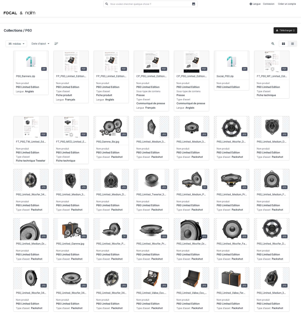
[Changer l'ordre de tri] (56, 43)
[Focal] (19, 12)
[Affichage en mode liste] (292, 44)
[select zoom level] (273, 44)
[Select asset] (44, 55)
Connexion (268, 4)
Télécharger (287, 30)
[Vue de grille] (283, 44)
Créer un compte (287, 4)
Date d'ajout (39, 43)
